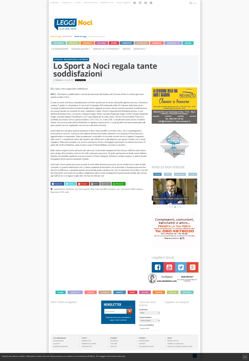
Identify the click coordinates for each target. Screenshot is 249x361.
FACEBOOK (114, 341)
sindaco (139, 189)
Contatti (78, 2)
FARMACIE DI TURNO (89, 343)
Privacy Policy (173, 341)
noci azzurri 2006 (128, 189)
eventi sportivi (84, 189)
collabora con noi (107, 2)
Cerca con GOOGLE (146, 325)
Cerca (194, 3)
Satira (188, 43)
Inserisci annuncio (90, 2)
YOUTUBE (113, 343)
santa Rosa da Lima (96, 36)
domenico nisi (71, 189)
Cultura (101, 43)
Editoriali (59, 43)
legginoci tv (173, 43)
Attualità (142, 43)
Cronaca (87, 43)
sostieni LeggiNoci (123, 2)
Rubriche (156, 43)
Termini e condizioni (175, 343)
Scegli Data (143, 309)
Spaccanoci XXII (57, 192)
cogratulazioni (59, 189)
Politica (73, 43)
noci (118, 189)
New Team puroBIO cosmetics (103, 189)
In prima (157, 174)
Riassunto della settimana (76, 59)
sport (67, 192)
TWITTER (113, 346)
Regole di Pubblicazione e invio (179, 346)
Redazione (58, 80)
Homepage (55, 2)
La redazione (59, 48)
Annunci (139, 48)
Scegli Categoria (145, 317)
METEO (126, 48)
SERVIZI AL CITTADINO (105, 48)
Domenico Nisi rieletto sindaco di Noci (171, 198)
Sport (114, 43)
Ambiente (127, 43)
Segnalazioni (66, 2)
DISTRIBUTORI (87, 346)
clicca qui (121, 356)
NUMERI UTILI (86, 341)
